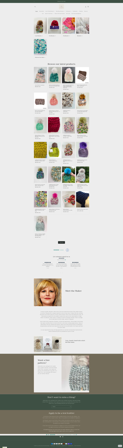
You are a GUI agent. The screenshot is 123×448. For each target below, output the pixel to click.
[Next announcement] (89, 1)
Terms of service (64, 445)
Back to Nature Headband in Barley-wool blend (82, 86)
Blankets (79, 35)
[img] (61, 258)
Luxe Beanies (38, 35)
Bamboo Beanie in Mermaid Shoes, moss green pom (40, 185)
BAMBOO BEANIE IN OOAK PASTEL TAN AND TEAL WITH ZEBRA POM (82, 185)
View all (61, 242)
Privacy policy (58, 445)
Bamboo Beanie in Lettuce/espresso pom (53, 160)
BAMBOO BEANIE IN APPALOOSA (66, 111)
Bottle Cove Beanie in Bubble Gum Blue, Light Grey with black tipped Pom (40, 235)
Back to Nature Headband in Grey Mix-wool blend (40, 111)
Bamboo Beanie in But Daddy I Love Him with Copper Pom (82, 111)
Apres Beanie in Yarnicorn (39, 85)
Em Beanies (52, 35)
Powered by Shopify (46, 445)
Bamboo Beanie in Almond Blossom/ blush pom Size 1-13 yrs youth (54, 111)
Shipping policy (70, 445)
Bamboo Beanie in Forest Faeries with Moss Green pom (82, 136)
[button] (35, 6)
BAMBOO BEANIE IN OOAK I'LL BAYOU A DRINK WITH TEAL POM (68, 185)
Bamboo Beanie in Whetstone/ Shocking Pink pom (54, 210)
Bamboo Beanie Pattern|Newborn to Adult (67, 210)
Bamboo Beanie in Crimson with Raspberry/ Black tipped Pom (54, 136)
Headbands (66, 35)
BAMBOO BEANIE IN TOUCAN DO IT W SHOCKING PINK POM (40, 210)
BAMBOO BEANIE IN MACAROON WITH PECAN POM (67, 161)
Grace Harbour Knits (39, 445)
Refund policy (53, 445)
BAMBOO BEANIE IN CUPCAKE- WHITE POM (67, 136)
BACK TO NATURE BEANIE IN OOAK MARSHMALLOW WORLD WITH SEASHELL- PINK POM (68, 86)
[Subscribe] (70, 406)
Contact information (77, 445)
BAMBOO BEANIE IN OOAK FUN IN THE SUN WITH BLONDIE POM (54, 185)
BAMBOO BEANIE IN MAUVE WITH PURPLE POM (82, 160)
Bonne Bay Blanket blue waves (82, 209)
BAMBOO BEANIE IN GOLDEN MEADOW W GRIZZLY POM (40, 160)
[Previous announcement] (34, 1)
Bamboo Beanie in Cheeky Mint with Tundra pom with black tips (40, 136)
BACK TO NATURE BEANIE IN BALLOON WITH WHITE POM (54, 86)
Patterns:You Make (39, 57)
